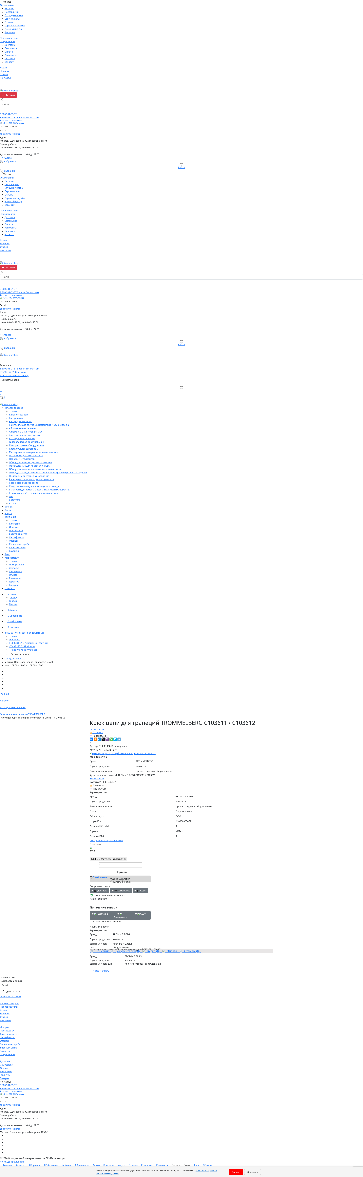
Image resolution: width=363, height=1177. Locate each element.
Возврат (9, 61)
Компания (5, 1020)
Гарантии (10, 58)
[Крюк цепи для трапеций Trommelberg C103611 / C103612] (123, 753)
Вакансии (10, 32)
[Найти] (3, 109)
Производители (9, 1006)
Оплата (9, 51)
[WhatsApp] (111, 739)
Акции (3, 1010)
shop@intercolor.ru (10, 133)
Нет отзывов (97, 729)
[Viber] (107, 739)
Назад (13, 411)
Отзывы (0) (191, 951)
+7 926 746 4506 (13, 123)
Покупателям (7, 1054)
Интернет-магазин (10, 996)
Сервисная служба (15, 25)
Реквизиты (10, 55)
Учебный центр (13, 29)
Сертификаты (12, 18)
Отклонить (252, 1172)
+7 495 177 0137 (12, 120)
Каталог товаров (9, 1003)
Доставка (10, 44)
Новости (5, 1013)
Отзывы (9, 22)
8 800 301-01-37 (8, 114)
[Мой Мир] (99, 739)
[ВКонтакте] (91, 739)
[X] (103, 739)
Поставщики (12, 11)
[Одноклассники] (95, 739)
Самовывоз (11, 48)
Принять (236, 1172)
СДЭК (143, 913)
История (9, 8)
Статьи (4, 1017)
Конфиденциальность (12, 1161)
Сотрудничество (14, 15)
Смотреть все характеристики (106, 840)
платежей (108, 858)
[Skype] (115, 739)
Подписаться (11, 991)
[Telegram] (119, 739)
